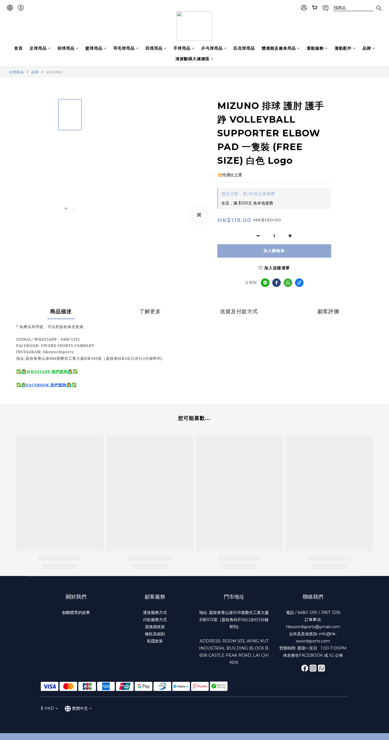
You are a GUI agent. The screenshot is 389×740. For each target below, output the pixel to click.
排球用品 (66, 48)
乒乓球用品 (212, 48)
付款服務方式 (155, 619)
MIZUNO (54, 72)
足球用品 (38, 48)
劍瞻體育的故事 (76, 612)
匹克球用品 (244, 48)
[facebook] (276, 282)
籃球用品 (94, 48)
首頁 (18, 48)
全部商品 (16, 72)
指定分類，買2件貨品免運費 (248, 193)
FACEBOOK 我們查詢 (46, 384)
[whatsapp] (288, 282)
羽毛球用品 (124, 48)
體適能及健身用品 (279, 48)
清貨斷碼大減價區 (192, 58)
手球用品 (182, 48)
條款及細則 (155, 633)
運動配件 (343, 48)
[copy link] (299, 282)
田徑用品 (154, 48)
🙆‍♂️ (23, 384)
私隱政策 (155, 641)
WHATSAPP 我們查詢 (46, 371)
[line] (265, 282)
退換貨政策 (155, 626)
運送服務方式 (155, 612)
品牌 (367, 48)
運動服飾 (315, 48)
